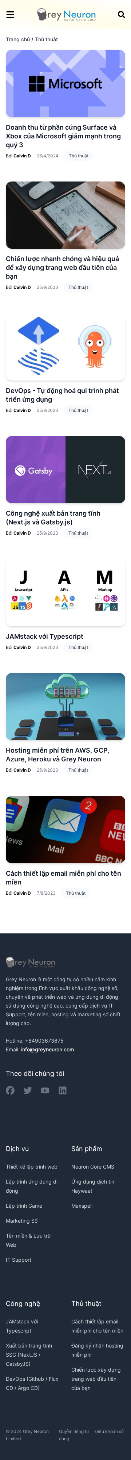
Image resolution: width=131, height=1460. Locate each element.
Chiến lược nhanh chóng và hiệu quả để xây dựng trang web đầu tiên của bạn (62, 267)
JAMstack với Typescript (44, 636)
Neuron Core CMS (92, 1166)
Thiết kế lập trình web (31, 1166)
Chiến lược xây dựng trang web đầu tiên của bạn (96, 1379)
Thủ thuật (78, 155)
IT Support (18, 1260)
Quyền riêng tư (74, 1431)
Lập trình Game (24, 1206)
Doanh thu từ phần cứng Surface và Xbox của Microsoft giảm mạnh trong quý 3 (63, 136)
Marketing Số (21, 1221)
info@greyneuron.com (47, 1049)
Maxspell (81, 1206)
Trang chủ (18, 39)
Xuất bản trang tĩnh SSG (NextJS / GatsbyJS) (29, 1354)
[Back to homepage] (66, 14)
